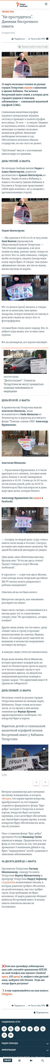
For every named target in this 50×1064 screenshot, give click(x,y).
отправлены (8, 882)
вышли (28, 88)
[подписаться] (10, 1035)
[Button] (18, 39)
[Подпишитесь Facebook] (10, 1028)
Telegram (7, 994)
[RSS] (43, 1028)
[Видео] (31, 1060)
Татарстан (8, 12)
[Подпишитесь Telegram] (30, 1028)
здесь (16, 977)
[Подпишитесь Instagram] (36, 1028)
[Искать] (42, 1060)
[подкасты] (19, 1060)
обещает (6, 799)
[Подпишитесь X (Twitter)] (17, 1028)
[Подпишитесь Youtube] (23, 1028)
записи (37, 498)
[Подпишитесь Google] (4, 1028)
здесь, (5, 977)
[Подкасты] (4, 1035)
